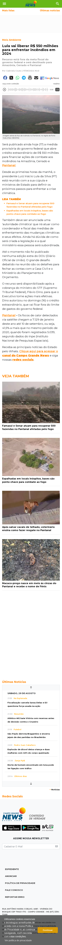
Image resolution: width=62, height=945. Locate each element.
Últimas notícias (50, 10)
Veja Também (15, 376)
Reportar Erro (15, 897)
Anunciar (11, 876)
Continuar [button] (48, 930)
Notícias (55, 790)
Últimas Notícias (14, 682)
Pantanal (8, 165)
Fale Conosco (14, 890)
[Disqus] (31, 634)
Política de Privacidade (20, 883)
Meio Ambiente (11, 40)
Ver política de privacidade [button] (18, 940)
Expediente (12, 869)
